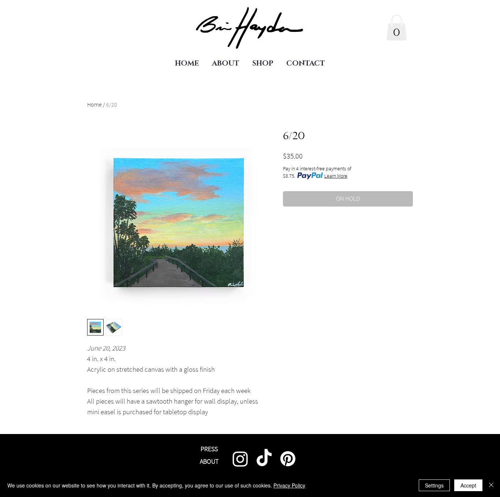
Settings (434, 485)
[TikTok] (264, 459)
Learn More (335, 176)
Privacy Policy (289, 485)
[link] (396, 28)
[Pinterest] (288, 459)
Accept (468, 485)
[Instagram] (240, 459)
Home (94, 104)
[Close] (491, 485)
